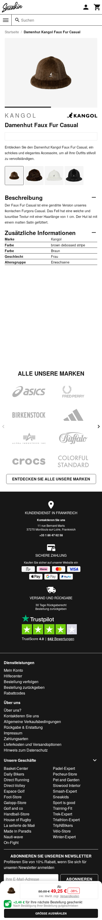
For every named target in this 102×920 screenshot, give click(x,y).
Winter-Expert (64, 836)
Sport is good (64, 802)
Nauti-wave (13, 836)
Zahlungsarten (16, 738)
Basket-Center (16, 768)
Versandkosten (69, 896)
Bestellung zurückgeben (51, 609)
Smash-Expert (65, 791)
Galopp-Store (15, 802)
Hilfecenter (13, 676)
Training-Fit (62, 808)
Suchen (27, 20)
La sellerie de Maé (19, 825)
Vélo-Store (62, 831)
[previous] (3, 426)
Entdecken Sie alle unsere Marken (51, 479)
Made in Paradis (17, 831)
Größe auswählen (51, 913)
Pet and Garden (66, 779)
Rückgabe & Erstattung (23, 727)
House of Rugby (17, 819)
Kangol (21, 115)
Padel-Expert (64, 768)
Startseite (12, 31)
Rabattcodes (14, 693)
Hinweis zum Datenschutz (26, 750)
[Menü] (5, 20)
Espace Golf (14, 791)
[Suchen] (17, 19)
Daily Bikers (14, 774)
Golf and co (13, 808)
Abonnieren (79, 879)
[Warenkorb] (97, 7)
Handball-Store (16, 814)
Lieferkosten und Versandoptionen (32, 744)
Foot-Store (13, 797)
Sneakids (61, 797)
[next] (98, 426)
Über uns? (12, 710)
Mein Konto (13, 670)
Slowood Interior (66, 785)
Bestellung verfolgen (21, 681)
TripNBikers (63, 825)
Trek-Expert (62, 814)
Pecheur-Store (65, 774)
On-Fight (11, 842)
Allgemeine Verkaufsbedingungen (32, 721)
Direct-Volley (14, 785)
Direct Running (16, 779)
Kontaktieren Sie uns (51, 520)
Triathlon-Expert (66, 819)
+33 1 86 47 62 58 (51, 535)
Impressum (13, 733)
